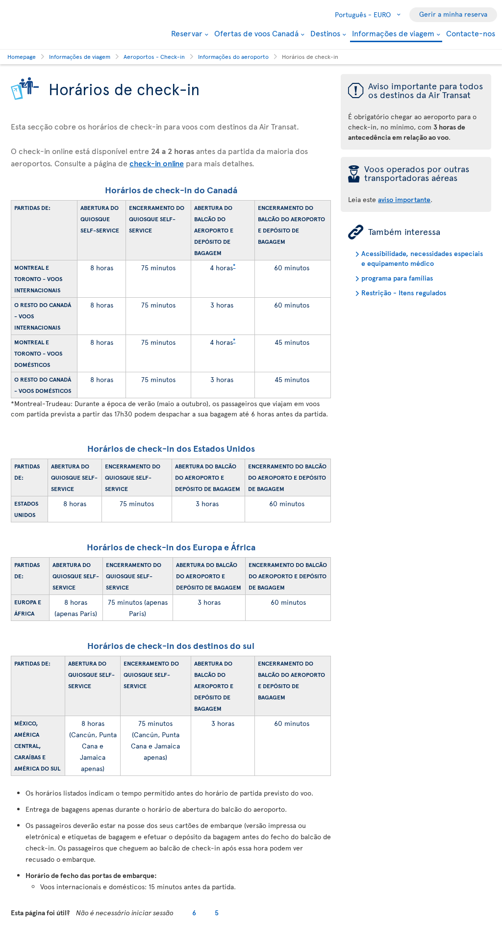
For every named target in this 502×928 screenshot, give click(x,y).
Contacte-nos (470, 32)
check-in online (156, 162)
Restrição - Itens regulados (403, 292)
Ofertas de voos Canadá (256, 33)
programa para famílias (397, 278)
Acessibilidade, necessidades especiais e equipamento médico (422, 258)
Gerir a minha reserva (453, 14)
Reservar (186, 33)
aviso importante (404, 199)
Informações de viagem (393, 33)
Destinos (325, 33)
